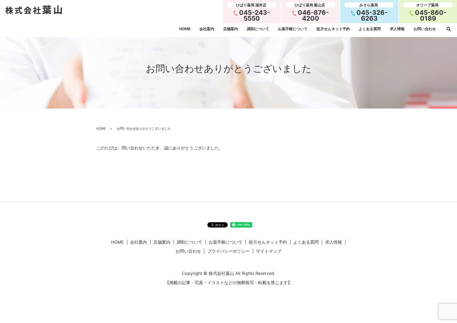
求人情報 (397, 29)
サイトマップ (268, 251)
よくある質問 (370, 29)
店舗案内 (230, 29)
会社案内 (206, 29)
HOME (185, 29)
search (449, 29)
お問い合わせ (425, 29)
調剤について (258, 29)
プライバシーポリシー (228, 251)
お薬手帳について (293, 29)
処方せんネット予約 (333, 29)
